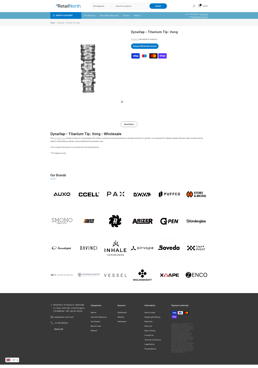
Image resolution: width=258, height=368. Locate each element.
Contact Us (149, 335)
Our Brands (95, 321)
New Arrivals (96, 326)
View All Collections (99, 317)
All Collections (89, 15)
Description (129, 124)
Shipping (134, 39)
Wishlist (121, 317)
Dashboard (122, 312)
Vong (63, 138)
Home (52, 23)
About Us (148, 326)
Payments (148, 321)
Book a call (204, 14)
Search (93, 312)
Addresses (122, 321)
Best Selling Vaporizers (109, 15)
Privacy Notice (150, 349)
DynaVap (57, 138)
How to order (149, 312)
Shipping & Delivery (152, 317)
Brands (126, 15)
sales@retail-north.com (199, 17)
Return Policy (149, 330)
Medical (137, 15)
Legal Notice (149, 344)
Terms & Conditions (152, 340)
